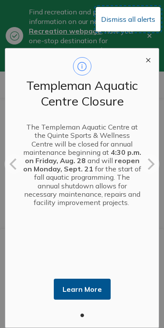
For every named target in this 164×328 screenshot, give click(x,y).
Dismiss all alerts (128, 19)
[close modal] (148, 58)
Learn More (82, 289)
